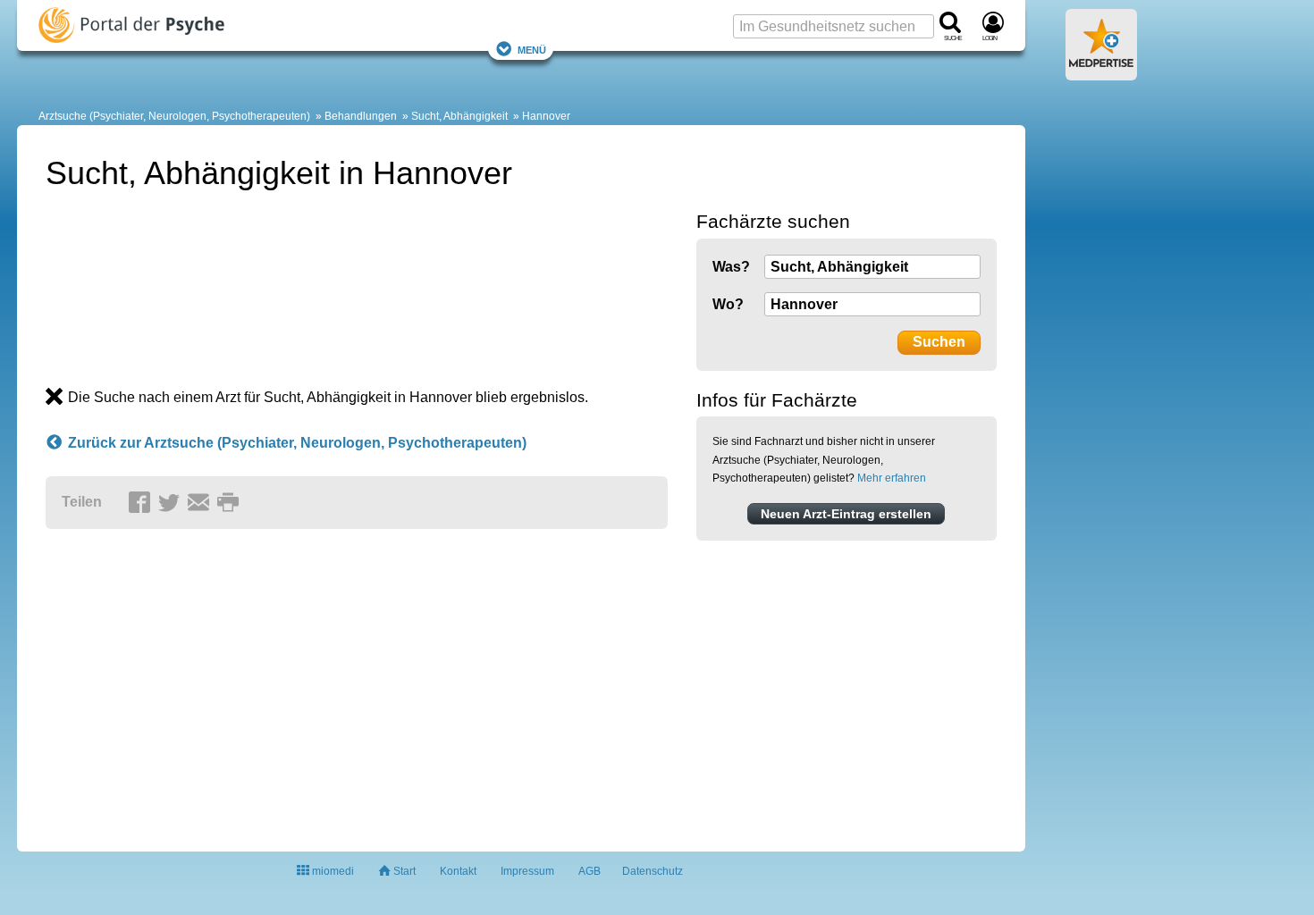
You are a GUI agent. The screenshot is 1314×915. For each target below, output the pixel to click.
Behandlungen (360, 116)
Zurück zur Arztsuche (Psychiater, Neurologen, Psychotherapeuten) (297, 442)
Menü (532, 48)
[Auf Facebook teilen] (142, 503)
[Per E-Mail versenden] (201, 503)
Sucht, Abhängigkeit (459, 116)
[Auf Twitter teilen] (171, 503)
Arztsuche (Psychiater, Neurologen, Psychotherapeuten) (174, 116)
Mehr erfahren (891, 478)
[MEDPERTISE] (1101, 73)
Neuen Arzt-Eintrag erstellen (846, 514)
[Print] (230, 503)
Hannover (546, 116)
